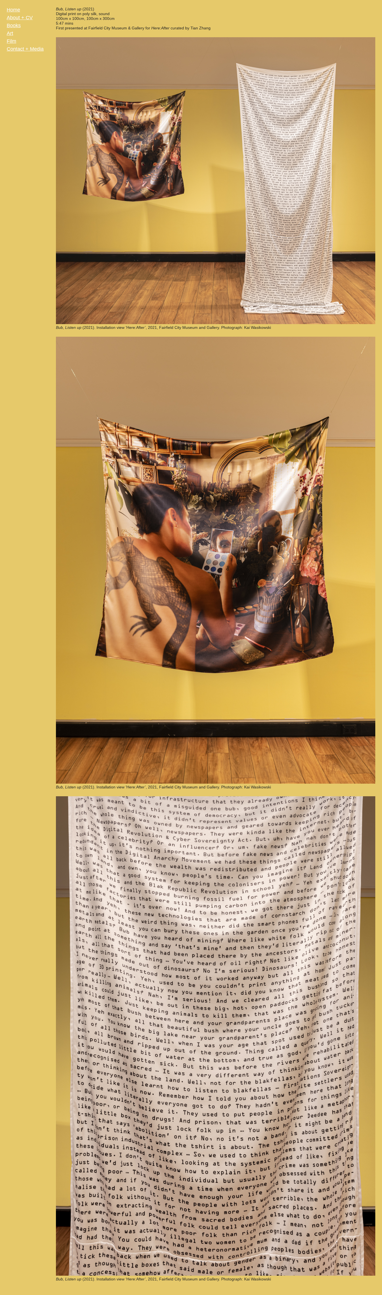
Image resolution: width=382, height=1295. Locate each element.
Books (14, 25)
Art (10, 33)
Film (11, 41)
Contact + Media (25, 49)
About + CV (20, 17)
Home (13, 10)
